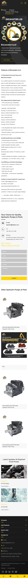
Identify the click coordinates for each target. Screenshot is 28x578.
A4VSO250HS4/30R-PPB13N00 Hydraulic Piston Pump (10, 445)
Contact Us (4, 535)
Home (4, 10)
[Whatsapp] (3, 576)
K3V (3, 366)
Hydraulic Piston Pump (11, 12)
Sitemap (3, 568)
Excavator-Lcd (9, 13)
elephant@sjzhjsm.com (12, 225)
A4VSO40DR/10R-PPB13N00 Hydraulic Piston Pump (10, 406)
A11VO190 (4, 507)
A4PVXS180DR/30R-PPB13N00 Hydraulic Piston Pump (10, 328)
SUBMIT (14, 278)
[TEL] (17, 576)
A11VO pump (5, 483)
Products (11, 10)
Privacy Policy (11, 568)
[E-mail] (10, 576)
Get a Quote (7, 60)
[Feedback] (24, 576)
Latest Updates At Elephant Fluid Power (14, 460)
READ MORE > (5, 486)
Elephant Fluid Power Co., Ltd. (15, 563)
